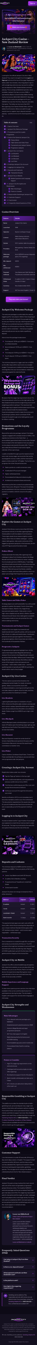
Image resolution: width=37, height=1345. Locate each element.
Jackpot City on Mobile (15, 176)
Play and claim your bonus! (18, 299)
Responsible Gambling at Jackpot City (21, 194)
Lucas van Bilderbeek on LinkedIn (22, 1242)
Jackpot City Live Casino (15, 151)
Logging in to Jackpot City (16, 167)
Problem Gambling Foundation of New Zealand (16, 1120)
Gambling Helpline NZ (9, 1118)
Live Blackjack (15, 156)
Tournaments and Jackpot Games (21, 145)
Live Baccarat (15, 159)
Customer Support (15, 197)
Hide (31, 122)
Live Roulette (15, 153)
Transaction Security (17, 173)
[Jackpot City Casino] (5, 3)
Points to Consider (16, 191)
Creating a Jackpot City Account (18, 164)
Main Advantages (16, 189)
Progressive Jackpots (17, 148)
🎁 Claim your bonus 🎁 (18, 27)
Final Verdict (13, 200)
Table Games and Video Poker (20, 142)
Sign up (32, 3)
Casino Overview (13, 126)
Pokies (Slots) (15, 140)
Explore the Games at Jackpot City (19, 137)
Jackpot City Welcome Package (18, 129)
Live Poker (14, 161)
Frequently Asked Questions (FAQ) (20, 203)
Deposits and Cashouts (15, 170)
